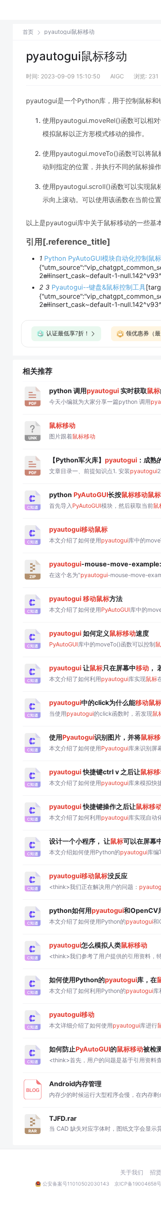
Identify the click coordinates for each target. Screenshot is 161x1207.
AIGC (117, 76)
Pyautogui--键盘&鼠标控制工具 (99, 287)
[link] (28, 32)
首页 (28, 32)
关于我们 (131, 1172)
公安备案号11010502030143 (76, 1184)
